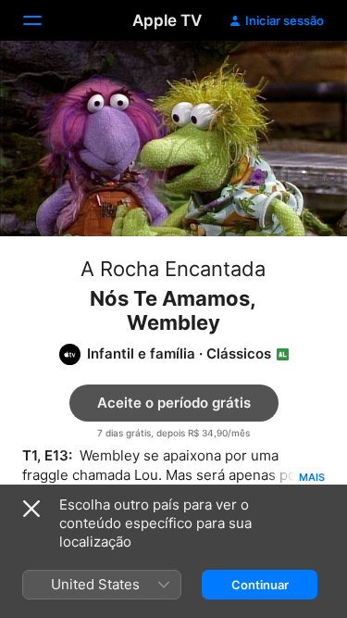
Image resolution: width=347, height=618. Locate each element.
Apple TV (167, 20)
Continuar (260, 584)
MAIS (312, 477)
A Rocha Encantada (173, 269)
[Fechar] (31, 508)
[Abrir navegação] (43, 20)
